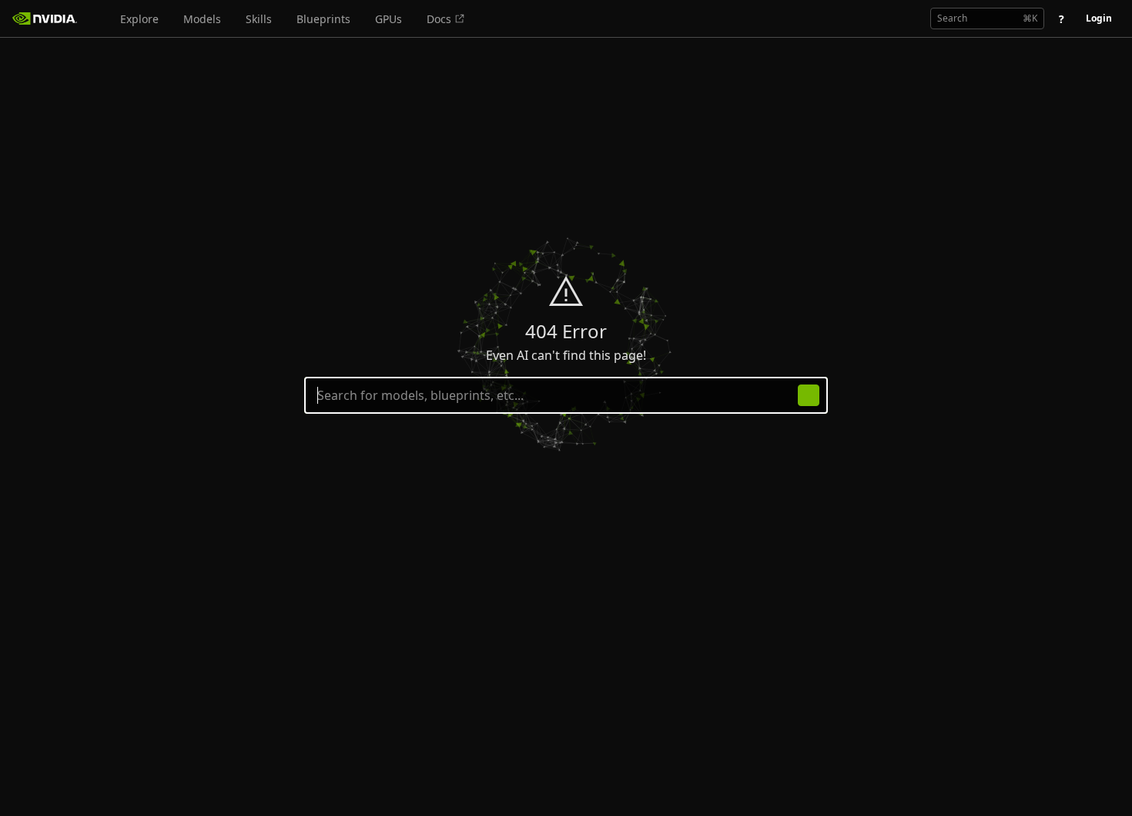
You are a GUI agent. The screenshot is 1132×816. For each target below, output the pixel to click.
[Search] (808, 395)
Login (1099, 18)
